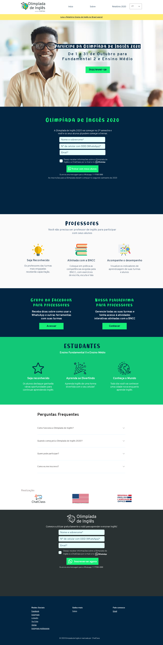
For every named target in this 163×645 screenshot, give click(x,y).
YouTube (34, 621)
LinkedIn (34, 618)
